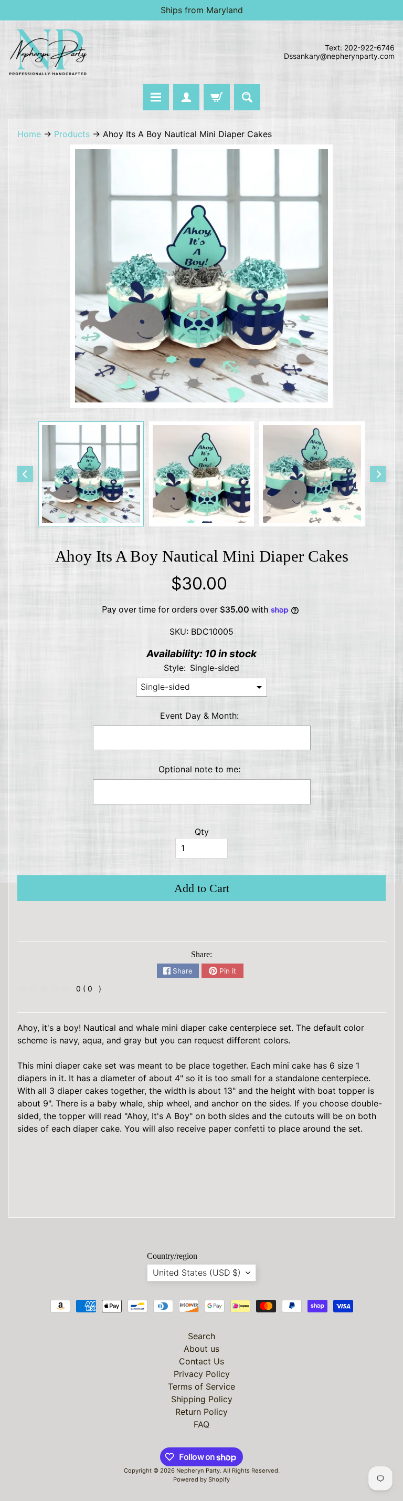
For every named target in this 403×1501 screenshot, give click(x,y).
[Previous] (25, 474)
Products (72, 134)
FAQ (201, 1424)
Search (201, 1336)
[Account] (186, 97)
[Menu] (156, 97)
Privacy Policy (202, 1374)
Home (29, 134)
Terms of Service (201, 1386)
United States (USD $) (197, 1272)
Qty (202, 831)
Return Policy (201, 1411)
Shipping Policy (201, 1399)
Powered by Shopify (201, 1479)
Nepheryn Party (198, 1470)
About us (201, 1348)
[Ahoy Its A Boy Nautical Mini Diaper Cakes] (91, 474)
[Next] (378, 474)
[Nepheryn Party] (47, 52)
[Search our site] (247, 97)
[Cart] (217, 97)
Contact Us (201, 1361)
